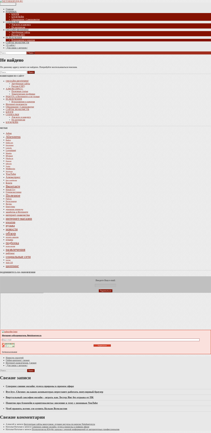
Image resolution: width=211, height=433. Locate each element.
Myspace (9, 156)
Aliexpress (13, 137)
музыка (10, 225)
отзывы (9, 239)
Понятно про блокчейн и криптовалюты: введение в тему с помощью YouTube (52, 402)
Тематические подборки (23, 94)
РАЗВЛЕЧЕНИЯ (14, 37)
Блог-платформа (11, 180)
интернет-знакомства (18, 214)
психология (10, 246)
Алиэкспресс (13, 177)
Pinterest (8, 161)
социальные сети (18, 256)
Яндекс (9, 204)
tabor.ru (9, 164)
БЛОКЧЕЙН (17, 17)
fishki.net (9, 143)
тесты (8, 260)
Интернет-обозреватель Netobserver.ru (21, 335)
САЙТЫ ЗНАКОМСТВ (17, 42)
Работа (8, 199)
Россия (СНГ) (18, 35)
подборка (12, 243)
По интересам (18, 27)
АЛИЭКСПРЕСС (14, 89)
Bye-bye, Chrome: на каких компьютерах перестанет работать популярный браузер (54, 391)
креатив (10, 222)
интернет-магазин (19, 218)
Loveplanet (11, 150)
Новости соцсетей (15, 357)
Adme (9, 133)
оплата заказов (12, 237)
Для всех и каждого (21, 24)
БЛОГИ (15, 14)
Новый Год (10, 189)
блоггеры (10, 206)
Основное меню (8, 4)
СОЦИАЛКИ (12, 22)
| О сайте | (10, 45)
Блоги (9, 182)
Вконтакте (13, 186)
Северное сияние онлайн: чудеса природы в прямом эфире (40, 386)
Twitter (8, 166)
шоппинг (12, 266)
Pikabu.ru (9, 158)
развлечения (15, 249)
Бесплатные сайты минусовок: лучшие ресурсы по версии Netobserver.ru (59, 424)
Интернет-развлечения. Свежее (21, 363)
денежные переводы (14, 209)
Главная (9, 9)
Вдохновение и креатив (23, 40)
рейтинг (10, 253)
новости (12, 229)
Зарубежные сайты (20, 32)
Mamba (9, 153)
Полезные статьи (19, 91)
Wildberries (10, 168)
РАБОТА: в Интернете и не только (23, 96)
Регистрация (11, 201)
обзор (11, 233)
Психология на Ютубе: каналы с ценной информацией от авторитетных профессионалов (75, 429)
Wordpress (9, 171)
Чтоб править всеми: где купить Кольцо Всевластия (36, 408)
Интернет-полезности (16, 104)
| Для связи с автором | (17, 48)
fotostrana (9, 145)
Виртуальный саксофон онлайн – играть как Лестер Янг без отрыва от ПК (50, 397)
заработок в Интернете (17, 212)
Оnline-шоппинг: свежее (18, 360)
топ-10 (9, 262)
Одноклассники (13, 192)
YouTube (11, 174)
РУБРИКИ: (11, 11)
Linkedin (9, 148)
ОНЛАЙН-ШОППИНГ (17, 30)
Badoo (8, 140)
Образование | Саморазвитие (25, 19)
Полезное (13, 195)
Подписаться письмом (9, 352)
